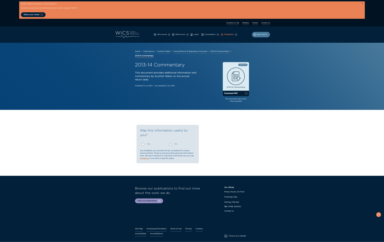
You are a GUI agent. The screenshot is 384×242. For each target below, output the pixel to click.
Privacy (188, 229)
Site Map (139, 229)
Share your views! (32, 15)
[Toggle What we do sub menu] (187, 35)
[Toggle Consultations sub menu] (218, 35)
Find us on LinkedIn (237, 236)
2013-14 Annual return (219, 51)
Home (137, 51)
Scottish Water (163, 51)
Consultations (210, 34)
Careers (255, 23)
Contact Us (265, 23)
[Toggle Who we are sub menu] (169, 35)
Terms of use (176, 229)
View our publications (147, 201)
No (176, 144)
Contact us (229, 211)
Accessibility (140, 234)
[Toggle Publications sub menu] (236, 35)
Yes (148, 144)
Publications (229, 34)
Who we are (162, 34)
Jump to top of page (378, 214)
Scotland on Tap (232, 23)
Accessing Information (156, 229)
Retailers (245, 23)
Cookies (199, 229)
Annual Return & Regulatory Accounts (190, 51)
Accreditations (156, 234)
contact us (144, 158)
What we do (180, 34)
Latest (196, 34)
